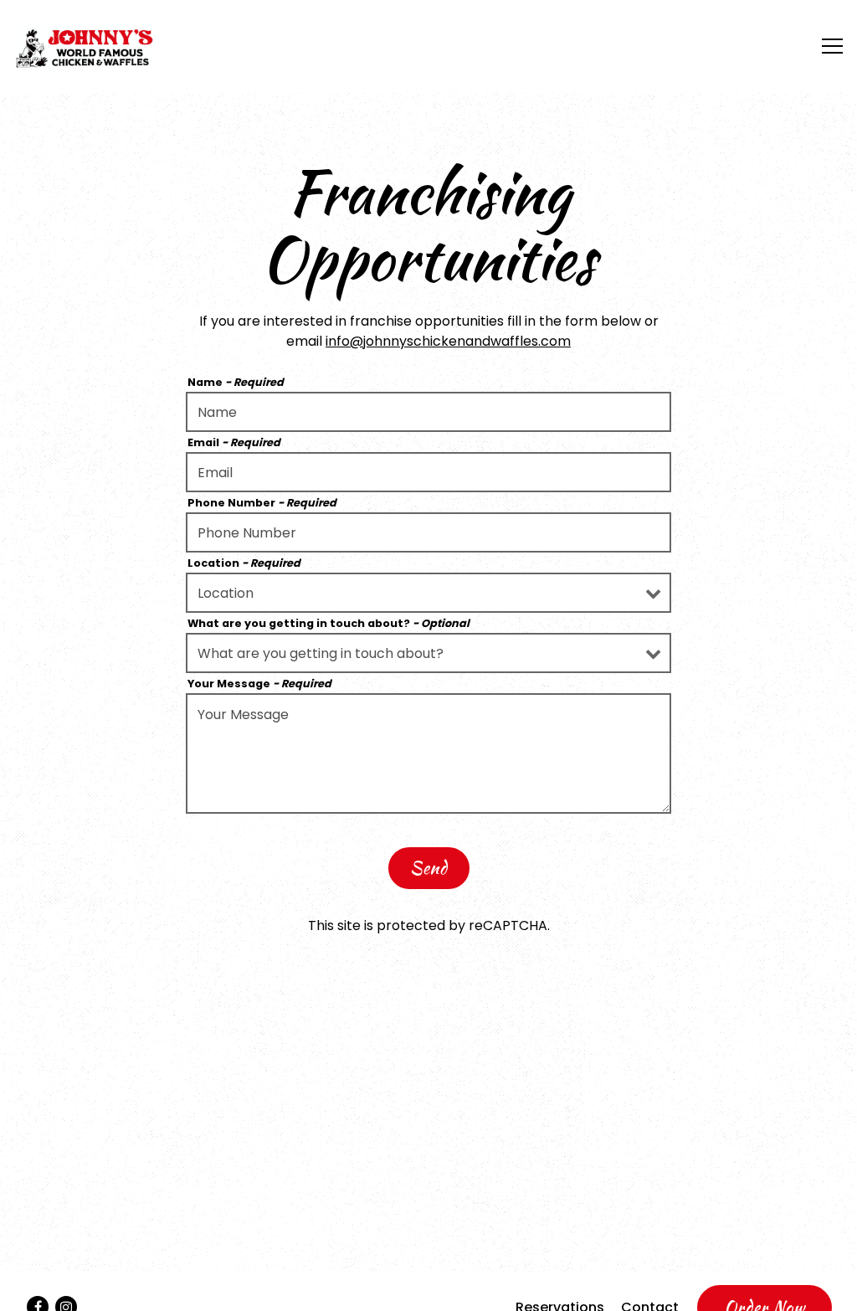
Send (429, 868)
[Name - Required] (428, 412)
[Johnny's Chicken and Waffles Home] (84, 46)
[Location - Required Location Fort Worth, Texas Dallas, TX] (428, 593)
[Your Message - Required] (428, 753)
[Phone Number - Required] (428, 532)
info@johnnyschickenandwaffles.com (448, 341)
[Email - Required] (428, 472)
